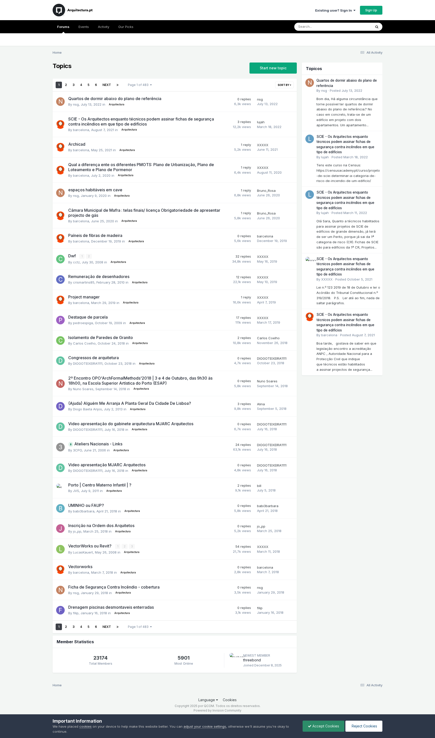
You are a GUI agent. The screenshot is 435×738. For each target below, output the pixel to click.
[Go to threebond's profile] (234, 658)
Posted (346, 90)
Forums (63, 27)
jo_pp (77, 531)
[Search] (376, 27)
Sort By (284, 84)
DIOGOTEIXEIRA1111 (87, 363)
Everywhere (356, 26)
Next (106, 85)
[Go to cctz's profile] (60, 259)
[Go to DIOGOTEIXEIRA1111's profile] (60, 360)
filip (76, 613)
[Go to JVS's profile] (60, 488)
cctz (76, 262)
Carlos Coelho (84, 343)
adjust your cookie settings (205, 726)
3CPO (77, 450)
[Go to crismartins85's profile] (60, 279)
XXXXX (262, 145)
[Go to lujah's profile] (309, 139)
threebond (252, 660)
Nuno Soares (83, 389)
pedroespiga (83, 323)
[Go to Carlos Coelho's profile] (60, 340)
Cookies (230, 700)
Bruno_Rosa (266, 191)
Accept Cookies (325, 726)
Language (207, 700)
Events (84, 27)
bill (259, 486)
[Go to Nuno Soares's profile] (60, 383)
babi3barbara (83, 511)
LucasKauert (83, 552)
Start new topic (273, 68)
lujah (261, 122)
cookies (85, 726)
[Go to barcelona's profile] (60, 124)
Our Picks (125, 27)
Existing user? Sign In (334, 10)
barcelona (81, 130)
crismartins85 (83, 282)
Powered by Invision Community (217, 710)
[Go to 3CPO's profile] (60, 447)
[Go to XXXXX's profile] (309, 261)
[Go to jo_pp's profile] (60, 528)
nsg (76, 104)
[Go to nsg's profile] (60, 101)
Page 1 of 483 (139, 85)
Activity (103, 27)
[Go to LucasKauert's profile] (60, 549)
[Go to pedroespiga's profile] (60, 320)
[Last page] (117, 85)
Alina (261, 404)
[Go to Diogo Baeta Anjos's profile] (60, 406)
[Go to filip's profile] (60, 610)
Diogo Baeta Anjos (87, 409)
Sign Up (371, 10)
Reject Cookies (364, 726)
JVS (76, 491)
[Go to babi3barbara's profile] (60, 508)
